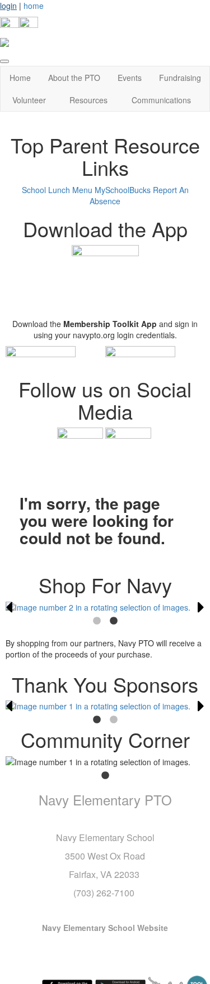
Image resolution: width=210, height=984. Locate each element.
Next (201, 607)
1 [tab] (96, 621)
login (8, 5)
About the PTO (74, 77)
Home (20, 77)
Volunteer (29, 99)
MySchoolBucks (123, 189)
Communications (161, 99)
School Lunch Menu (57, 189)
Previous (9, 607)
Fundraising (180, 77)
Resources (88, 99)
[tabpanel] (105, 607)
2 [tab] (113, 621)
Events (130, 77)
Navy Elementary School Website (105, 927)
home (34, 5)
